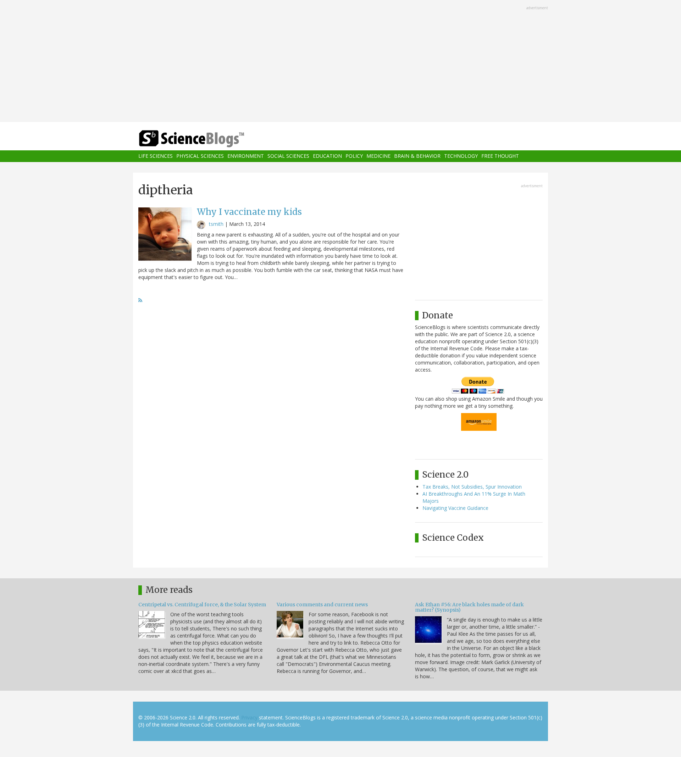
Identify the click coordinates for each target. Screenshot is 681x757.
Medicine (378, 156)
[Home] (205, 138)
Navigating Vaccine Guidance (455, 508)
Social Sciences (288, 156)
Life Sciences (155, 156)
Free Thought (500, 156)
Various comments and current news (322, 604)
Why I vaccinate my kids (249, 211)
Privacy (249, 717)
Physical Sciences (200, 156)
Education (327, 156)
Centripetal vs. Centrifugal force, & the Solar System (202, 604)
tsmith (216, 224)
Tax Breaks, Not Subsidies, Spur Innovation (472, 486)
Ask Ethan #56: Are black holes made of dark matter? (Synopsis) (469, 607)
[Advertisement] (340, 61)
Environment (245, 156)
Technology (461, 156)
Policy (354, 156)
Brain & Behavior (417, 156)
